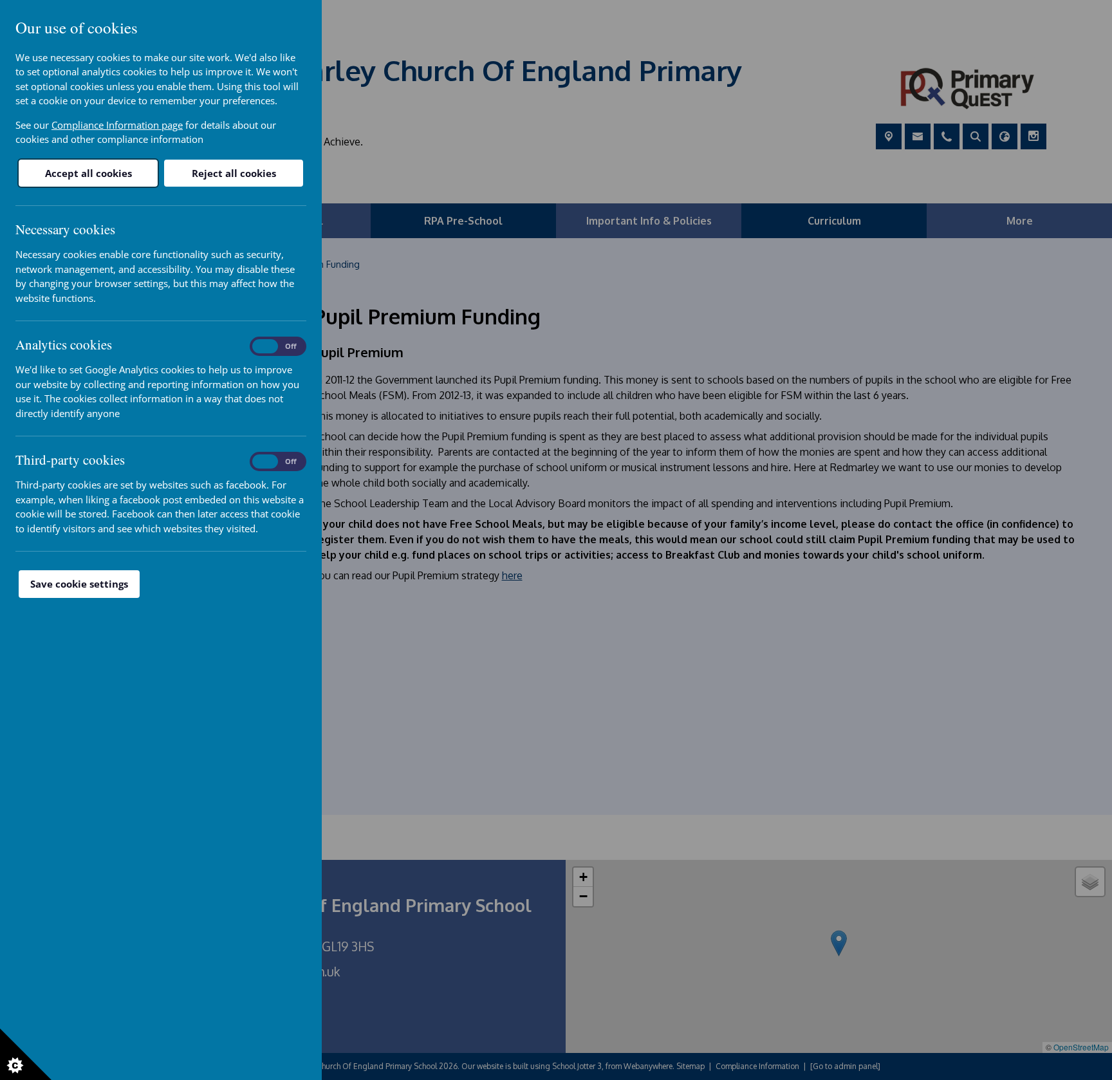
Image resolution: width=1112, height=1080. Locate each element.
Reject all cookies (234, 173)
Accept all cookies (88, 173)
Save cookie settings (79, 583)
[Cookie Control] (25, 1054)
